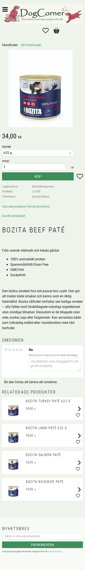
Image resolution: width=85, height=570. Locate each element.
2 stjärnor (10, 350)
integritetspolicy (55, 551)
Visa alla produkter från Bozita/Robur (26, 206)
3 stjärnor (13, 350)
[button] (47, 31)
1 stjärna (6, 350)
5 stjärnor (21, 350)
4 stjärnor (17, 350)
